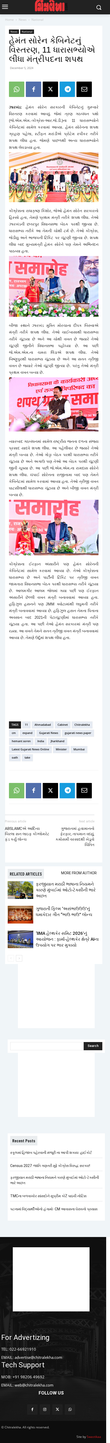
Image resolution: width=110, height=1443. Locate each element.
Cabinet (63, 725)
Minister (61, 749)
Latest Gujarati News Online (30, 749)
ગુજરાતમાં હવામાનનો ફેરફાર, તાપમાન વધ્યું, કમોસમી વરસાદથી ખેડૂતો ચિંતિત (75, 836)
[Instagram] (45, 1410)
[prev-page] (11, 958)
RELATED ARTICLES (26, 874)
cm (14, 733)
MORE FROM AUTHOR (79, 873)
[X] (50, 89)
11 (26, 725)
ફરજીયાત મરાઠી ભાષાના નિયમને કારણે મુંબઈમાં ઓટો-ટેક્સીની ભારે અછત (66, 889)
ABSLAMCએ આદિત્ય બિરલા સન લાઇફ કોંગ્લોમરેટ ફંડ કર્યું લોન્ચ (27, 834)
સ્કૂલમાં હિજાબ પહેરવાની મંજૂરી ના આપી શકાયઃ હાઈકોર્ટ (51, 1153)
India (40, 741)
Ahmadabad (43, 725)
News (23, 19)
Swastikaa (94, 1437)
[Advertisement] (53, 680)
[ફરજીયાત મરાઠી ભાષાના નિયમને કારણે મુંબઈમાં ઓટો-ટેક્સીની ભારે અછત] (20, 890)
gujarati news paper (78, 733)
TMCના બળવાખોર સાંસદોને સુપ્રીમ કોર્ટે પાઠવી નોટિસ (48, 1196)
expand (27, 733)
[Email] (84, 89)
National (37, 19)
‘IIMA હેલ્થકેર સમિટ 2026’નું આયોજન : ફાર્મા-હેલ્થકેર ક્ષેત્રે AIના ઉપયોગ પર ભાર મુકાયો (67, 939)
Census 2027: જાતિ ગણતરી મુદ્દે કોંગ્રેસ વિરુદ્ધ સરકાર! (50, 1166)
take (27, 757)
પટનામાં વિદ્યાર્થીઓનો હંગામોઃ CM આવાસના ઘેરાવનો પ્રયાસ (53, 1209)
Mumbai (79, 749)
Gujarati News (48, 733)
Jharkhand (57, 741)
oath (15, 757)
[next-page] (19, 958)
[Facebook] (33, 89)
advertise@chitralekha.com (38, 1357)
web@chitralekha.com (34, 1385)
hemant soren (21, 741)
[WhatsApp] (16, 89)
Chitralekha (82, 725)
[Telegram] (67, 89)
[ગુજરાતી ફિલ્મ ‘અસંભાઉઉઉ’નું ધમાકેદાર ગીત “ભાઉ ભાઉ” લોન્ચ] (20, 915)
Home (9, 19)
